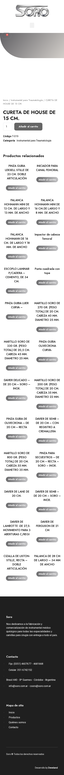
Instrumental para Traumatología (27, 100)
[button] (32, 25)
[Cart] (6, 36)
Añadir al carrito (28, 126)
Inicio (5, 100)
